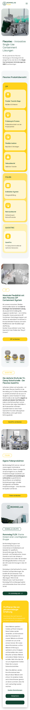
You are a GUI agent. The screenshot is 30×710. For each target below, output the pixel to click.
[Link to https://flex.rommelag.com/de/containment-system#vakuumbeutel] (15, 161)
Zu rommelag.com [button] (15, 593)
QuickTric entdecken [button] (15, 422)
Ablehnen (15, 702)
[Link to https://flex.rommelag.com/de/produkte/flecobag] (15, 210)
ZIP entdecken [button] (15, 339)
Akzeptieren (15, 696)
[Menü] (27, 4)
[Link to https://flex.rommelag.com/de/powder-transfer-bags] (15, 99)
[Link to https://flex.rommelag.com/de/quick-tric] (15, 241)
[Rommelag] (9, 3)
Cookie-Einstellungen (15, 690)
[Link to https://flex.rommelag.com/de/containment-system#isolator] (15, 141)
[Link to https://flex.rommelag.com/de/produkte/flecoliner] (15, 189)
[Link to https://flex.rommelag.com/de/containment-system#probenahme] (15, 120)
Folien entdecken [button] (15, 495)
